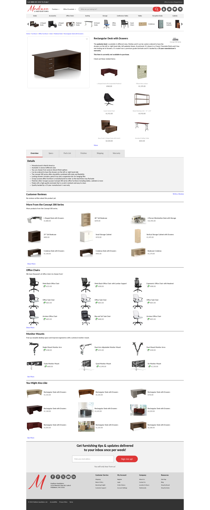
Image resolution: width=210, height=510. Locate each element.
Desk (51, 34)
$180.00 (49, 350)
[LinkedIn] (73, 477)
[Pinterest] (58, 477)
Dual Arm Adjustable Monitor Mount (108, 347)
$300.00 (101, 286)
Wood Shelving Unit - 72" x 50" (142, 111)
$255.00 (101, 350)
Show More (31, 264)
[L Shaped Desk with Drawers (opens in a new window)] (34, 224)
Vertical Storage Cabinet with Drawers (160, 235)
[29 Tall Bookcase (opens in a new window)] (34, 243)
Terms (71, 502)
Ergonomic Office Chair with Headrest (160, 284)
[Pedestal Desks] (70, 28)
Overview (34, 153)
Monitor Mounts (35, 334)
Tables (140, 16)
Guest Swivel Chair (109, 111)
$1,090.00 (102, 367)
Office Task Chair (49, 300)
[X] (63, 477)
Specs (51, 153)
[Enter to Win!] (169, 11)
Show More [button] (30, 328)
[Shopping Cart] (180, 9)
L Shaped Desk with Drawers (54, 218)
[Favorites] (174, 11)
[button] (157, 9)
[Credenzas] (142, 28)
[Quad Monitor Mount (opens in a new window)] (86, 370)
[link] (180, 9)
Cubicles (174, 16)
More (96, 145)
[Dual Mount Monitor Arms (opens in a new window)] (138, 356)
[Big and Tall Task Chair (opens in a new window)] (86, 325)
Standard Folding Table (142, 138)
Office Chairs (70, 16)
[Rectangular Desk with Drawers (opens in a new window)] (34, 398)
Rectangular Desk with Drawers (73, 34)
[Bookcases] (178, 28)
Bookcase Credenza (154, 251)
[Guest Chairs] (124, 28)
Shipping (100, 153)
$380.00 (153, 286)
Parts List (67, 153)
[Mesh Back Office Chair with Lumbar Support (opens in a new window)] (86, 292)
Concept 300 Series (175, 42)
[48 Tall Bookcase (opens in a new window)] (86, 227)
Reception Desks (157, 16)
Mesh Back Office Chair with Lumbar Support (111, 284)
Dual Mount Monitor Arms (156, 347)
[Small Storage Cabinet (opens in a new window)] (86, 242)
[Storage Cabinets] (160, 28)
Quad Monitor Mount (103, 364)
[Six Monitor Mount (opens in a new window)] (138, 370)
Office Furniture (43, 34)
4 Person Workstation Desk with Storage (162, 218)
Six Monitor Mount (154, 364)
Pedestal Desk (58, 34)
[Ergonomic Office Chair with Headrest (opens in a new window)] (137, 292)
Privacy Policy (63, 502)
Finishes (83, 153)
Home (28, 34)
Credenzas (151, 24)
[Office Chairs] (106, 28)
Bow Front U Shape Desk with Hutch (109, 138)
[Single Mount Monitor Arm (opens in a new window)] (34, 356)
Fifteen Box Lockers (142, 84)
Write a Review (178, 194)
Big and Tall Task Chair (103, 316)
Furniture (34, 34)
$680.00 (101, 319)
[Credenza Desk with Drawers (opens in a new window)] (34, 257)
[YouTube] (68, 477)
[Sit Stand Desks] (88, 28)
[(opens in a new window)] (175, 39)
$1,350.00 (154, 367)
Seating (87, 16)
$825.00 (49, 303)
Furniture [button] (55, 9)
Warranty (116, 153)
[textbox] (93, 459)
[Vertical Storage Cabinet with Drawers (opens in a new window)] (138, 243)
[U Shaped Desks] (34, 28)
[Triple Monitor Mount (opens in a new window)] (34, 369)
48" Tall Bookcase (101, 218)
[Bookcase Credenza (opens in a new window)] (138, 257)
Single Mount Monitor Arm (52, 347)
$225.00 (49, 286)
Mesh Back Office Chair (51, 284)
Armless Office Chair (50, 316)
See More (30, 377)
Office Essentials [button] (69, 9)
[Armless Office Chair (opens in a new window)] (138, 325)
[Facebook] (53, 477)
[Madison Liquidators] (38, 11)
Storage (105, 16)
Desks (35, 16)
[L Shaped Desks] (52, 28)
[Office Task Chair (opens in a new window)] (34, 309)
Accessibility (53, 502)
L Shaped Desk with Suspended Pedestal (109, 84)
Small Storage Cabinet (103, 235)
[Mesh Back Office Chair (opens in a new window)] (34, 292)
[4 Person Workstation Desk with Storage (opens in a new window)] (138, 224)
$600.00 (50, 367)
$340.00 (153, 350)
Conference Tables (122, 16)
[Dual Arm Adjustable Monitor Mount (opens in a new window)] (86, 356)
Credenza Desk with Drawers (54, 251)
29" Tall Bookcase (50, 235)
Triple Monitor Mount (51, 364)
